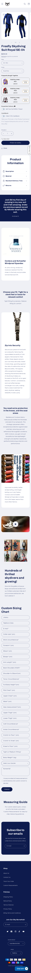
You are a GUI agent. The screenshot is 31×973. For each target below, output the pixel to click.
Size (2, 59)
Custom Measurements (10, 885)
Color (2, 67)
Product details (25, 82)
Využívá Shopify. (19, 965)
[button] (2, 4)
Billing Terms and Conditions (12, 913)
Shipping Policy (8, 897)
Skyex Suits (13, 965)
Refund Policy (7, 901)
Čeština (14, 953)
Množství (3, 130)
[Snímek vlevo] (12, 42)
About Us (6, 873)
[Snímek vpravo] (19, 42)
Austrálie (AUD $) (14, 943)
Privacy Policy (7, 909)
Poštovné (3, 56)
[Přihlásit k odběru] (24, 846)
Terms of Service (8, 905)
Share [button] (5, 148)
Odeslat (7, 789)
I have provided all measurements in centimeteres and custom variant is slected (15, 781)
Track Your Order (8, 881)
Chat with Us (21, 969)
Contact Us (6, 877)
